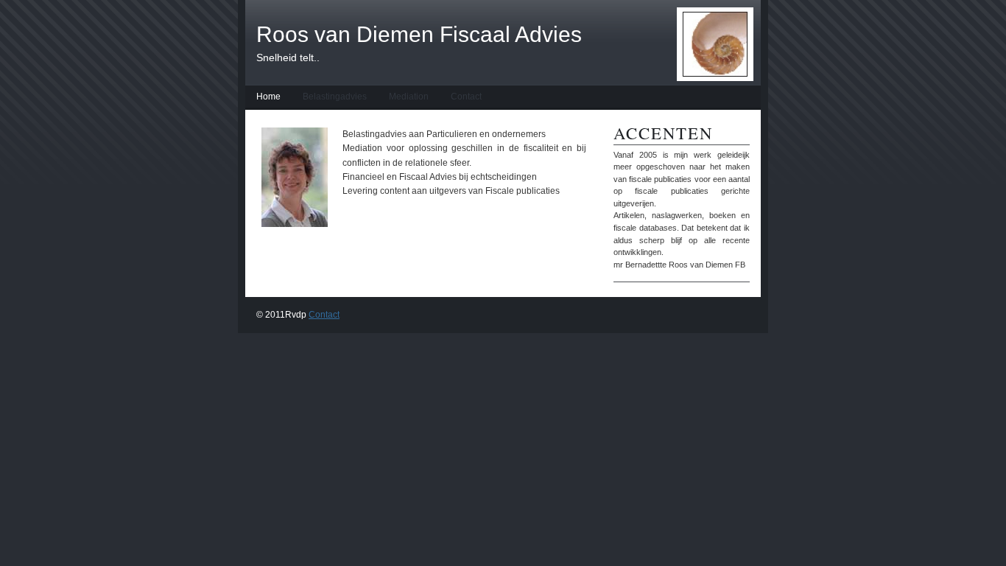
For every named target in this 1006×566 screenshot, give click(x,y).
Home (268, 96)
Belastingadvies (335, 96)
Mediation (409, 96)
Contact (466, 96)
